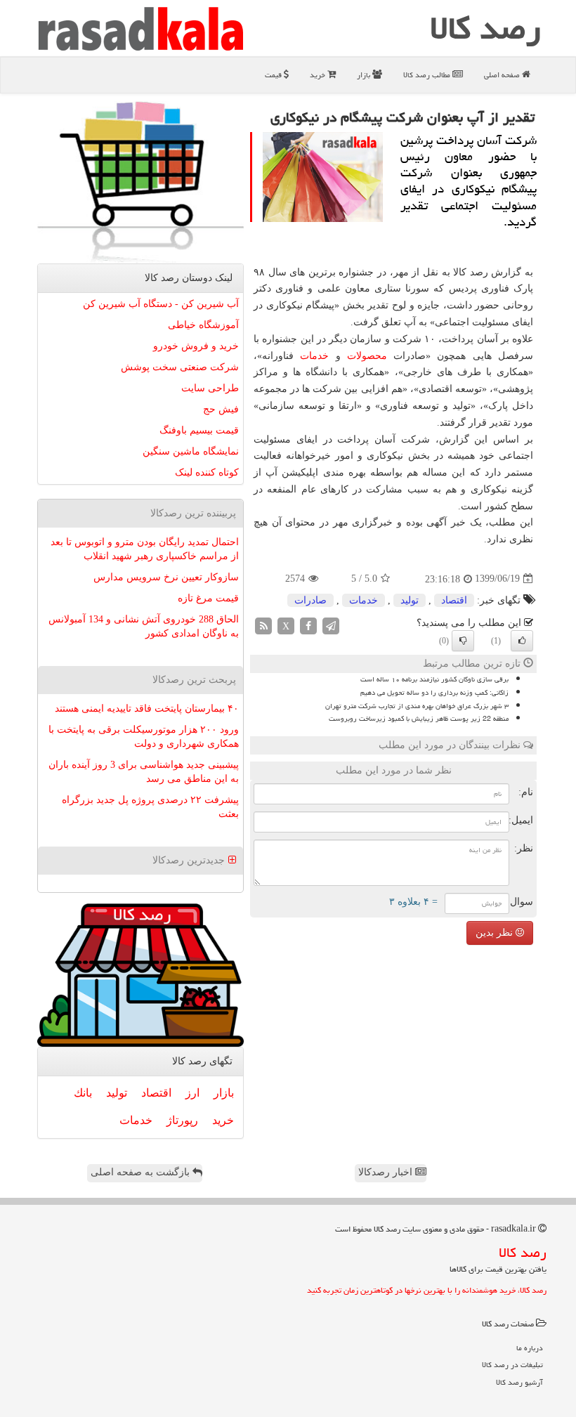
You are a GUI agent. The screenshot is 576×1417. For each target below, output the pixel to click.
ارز (192, 1093)
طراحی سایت (210, 388)
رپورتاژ (182, 1120)
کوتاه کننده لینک (207, 472)
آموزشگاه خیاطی (203, 325)
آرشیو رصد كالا (519, 1382)
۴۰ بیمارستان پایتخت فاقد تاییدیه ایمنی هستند (147, 708)
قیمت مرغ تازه (208, 598)
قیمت (274, 74)
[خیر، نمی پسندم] (463, 640)
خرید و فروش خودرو (196, 346)
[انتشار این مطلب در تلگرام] (331, 625)
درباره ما (529, 1347)
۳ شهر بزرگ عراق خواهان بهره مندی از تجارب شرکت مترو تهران (417, 706)
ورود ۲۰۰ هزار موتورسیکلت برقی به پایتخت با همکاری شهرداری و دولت (143, 736)
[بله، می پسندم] (522, 640)
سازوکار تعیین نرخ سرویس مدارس (166, 577)
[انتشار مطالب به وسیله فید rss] (263, 625)
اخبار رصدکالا (386, 1172)
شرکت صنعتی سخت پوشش (180, 367)
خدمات (314, 356)
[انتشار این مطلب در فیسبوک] (308, 625)
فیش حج (221, 409)
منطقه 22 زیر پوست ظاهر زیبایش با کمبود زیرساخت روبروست (419, 719)
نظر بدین (496, 932)
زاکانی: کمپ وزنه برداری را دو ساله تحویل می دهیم (434, 693)
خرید (318, 74)
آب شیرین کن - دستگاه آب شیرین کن (161, 304)
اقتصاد (454, 600)
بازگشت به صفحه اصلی (141, 1172)
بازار (364, 74)
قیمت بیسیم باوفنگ (199, 430)
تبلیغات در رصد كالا (512, 1364)
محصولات (367, 356)
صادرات (310, 600)
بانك (83, 1093)
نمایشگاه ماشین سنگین (191, 451)
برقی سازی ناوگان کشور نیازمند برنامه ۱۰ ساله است (434, 679)
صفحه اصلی (503, 74)
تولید (409, 600)
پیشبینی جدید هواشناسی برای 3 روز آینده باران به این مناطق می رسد (143, 771)
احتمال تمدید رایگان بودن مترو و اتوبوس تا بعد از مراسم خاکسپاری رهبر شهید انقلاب (145, 549)
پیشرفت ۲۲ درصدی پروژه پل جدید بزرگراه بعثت (150, 807)
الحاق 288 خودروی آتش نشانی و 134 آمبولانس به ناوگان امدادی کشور (143, 626)
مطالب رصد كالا (427, 74)
